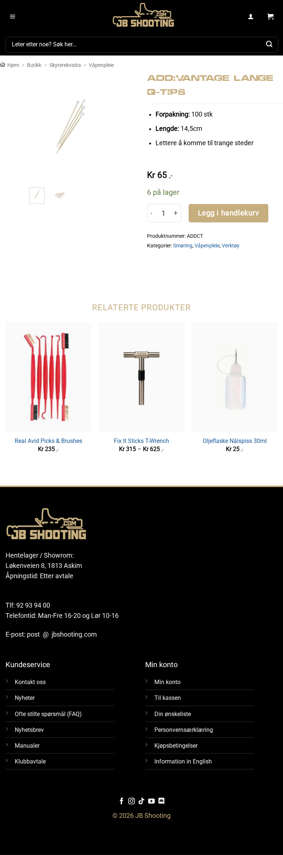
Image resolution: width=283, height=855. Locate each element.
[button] (12, 17)
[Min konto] (251, 17)
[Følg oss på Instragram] (131, 801)
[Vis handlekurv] (270, 17)
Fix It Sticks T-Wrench (141, 440)
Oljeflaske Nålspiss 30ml (235, 440)
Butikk (34, 65)
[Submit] (269, 44)
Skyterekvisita (65, 65)
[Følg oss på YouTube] (151, 801)
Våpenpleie (101, 65)
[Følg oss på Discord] (161, 801)
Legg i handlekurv (228, 213)
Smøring (182, 245)
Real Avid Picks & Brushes (48, 440)
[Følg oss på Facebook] (121, 801)
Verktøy (231, 245)
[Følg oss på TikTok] (141, 801)
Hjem (13, 65)
